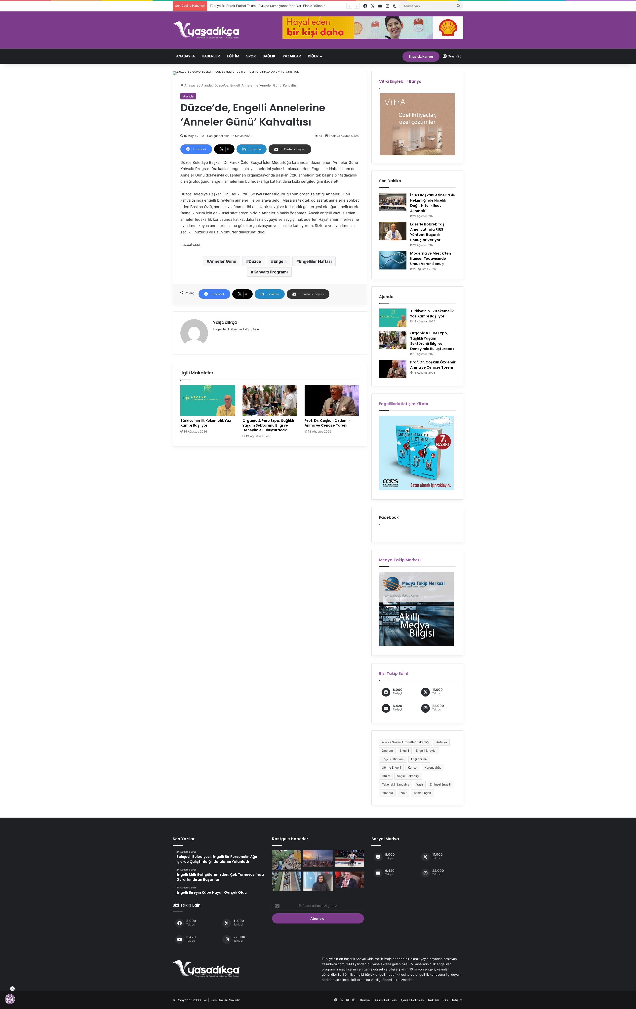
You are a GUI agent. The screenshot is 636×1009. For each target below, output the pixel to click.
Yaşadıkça (225, 322)
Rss (445, 1000)
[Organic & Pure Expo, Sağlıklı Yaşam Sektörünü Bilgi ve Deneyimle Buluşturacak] (269, 400)
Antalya (441, 742)
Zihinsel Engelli (440, 784)
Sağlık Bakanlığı (408, 776)
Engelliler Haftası (315, 261)
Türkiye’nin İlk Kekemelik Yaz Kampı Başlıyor (205, 423)
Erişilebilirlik (419, 759)
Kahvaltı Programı (270, 271)
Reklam (433, 1000)
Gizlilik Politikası (385, 1000)
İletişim (456, 1000)
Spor (251, 56)
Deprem (387, 750)
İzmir (403, 793)
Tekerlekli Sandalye (395, 784)
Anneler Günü (222, 261)
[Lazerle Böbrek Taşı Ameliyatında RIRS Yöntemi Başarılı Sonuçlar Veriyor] (392, 231)
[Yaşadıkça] (206, 30)
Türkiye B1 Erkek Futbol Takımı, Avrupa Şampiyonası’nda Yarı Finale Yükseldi (268, 6)
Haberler (211, 56)
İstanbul (387, 793)
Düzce (255, 261)
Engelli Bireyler (426, 750)
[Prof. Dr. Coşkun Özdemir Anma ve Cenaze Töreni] (332, 400)
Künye (365, 1000)
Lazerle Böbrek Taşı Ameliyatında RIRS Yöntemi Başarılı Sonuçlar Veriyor (427, 232)
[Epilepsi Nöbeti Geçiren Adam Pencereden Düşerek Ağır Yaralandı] (286, 881)
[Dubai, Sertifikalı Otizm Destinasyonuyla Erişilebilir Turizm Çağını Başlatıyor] (318, 858)
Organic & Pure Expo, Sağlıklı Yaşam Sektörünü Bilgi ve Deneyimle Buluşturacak (268, 425)
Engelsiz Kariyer (421, 56)
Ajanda (206, 85)
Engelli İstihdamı (393, 759)
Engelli (280, 261)
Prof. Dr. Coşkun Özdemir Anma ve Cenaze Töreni (327, 423)
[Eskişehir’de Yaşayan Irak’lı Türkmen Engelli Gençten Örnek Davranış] (318, 881)
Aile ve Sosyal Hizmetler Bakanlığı (405, 742)
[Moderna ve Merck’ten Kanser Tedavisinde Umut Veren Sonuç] (392, 260)
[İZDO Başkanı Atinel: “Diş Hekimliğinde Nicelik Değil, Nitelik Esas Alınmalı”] (392, 202)
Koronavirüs (433, 767)
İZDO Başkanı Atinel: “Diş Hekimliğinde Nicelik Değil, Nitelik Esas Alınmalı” (432, 203)
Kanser (413, 767)
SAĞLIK (269, 56)
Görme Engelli (391, 767)
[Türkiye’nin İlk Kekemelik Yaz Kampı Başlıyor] (207, 400)
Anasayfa (185, 56)
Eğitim (233, 56)
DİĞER (313, 56)
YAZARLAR (291, 56)
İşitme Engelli (422, 793)
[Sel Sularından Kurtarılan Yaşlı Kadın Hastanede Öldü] (286, 860)
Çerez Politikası (413, 1000)
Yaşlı (419, 784)
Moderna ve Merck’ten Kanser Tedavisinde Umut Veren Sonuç (430, 258)
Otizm (386, 776)
